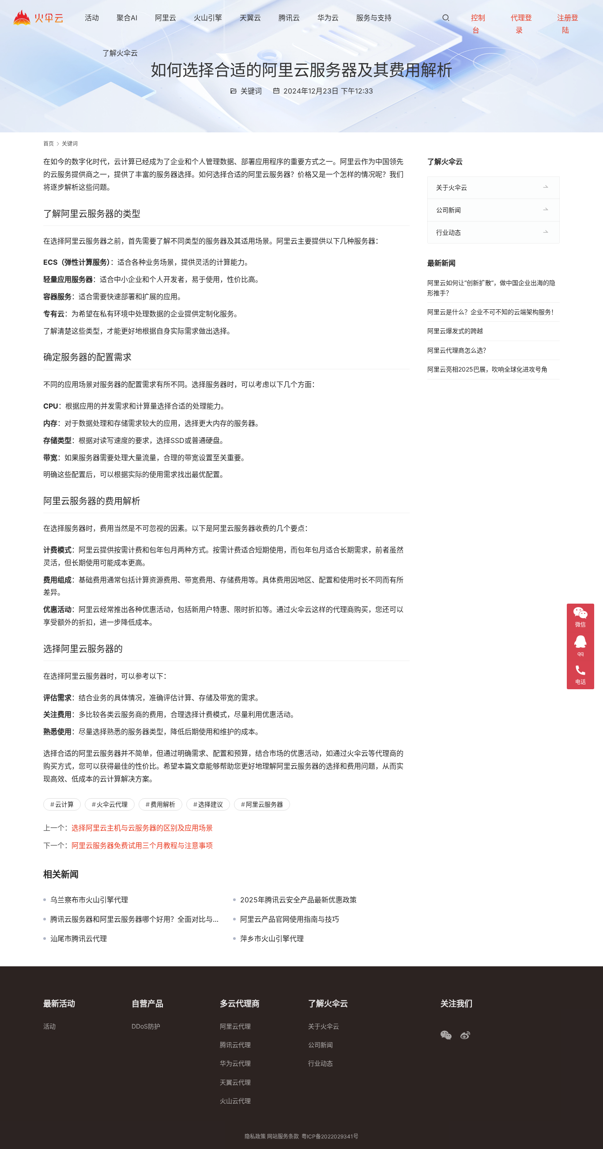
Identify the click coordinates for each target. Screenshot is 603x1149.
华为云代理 (235, 1063)
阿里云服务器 (264, 804)
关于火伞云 (451, 187)
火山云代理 (235, 1100)
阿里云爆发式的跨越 (455, 330)
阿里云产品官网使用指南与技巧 (289, 919)
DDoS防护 (146, 1026)
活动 (92, 17)
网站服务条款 (283, 1136)
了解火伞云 (120, 53)
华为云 (328, 17)
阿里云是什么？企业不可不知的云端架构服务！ (492, 311)
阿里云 (165, 17)
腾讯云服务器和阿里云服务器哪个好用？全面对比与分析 (135, 919)
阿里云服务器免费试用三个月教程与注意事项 (142, 845)
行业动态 (448, 232)
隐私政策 (255, 1136)
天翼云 (250, 17)
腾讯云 (289, 17)
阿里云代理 (235, 1026)
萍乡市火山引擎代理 (272, 938)
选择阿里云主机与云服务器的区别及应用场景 (142, 827)
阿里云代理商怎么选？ (458, 350)
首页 (48, 143)
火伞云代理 (112, 804)
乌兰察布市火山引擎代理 (89, 900)
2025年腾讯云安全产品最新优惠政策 (298, 900)
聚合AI (127, 17)
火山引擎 (208, 17)
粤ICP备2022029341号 (330, 1136)
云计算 (64, 804)
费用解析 (163, 804)
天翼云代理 (235, 1082)
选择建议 (210, 804)
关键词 (251, 90)
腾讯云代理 (235, 1044)
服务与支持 (374, 17)
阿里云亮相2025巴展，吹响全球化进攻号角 (487, 369)
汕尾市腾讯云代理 (78, 938)
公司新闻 (448, 210)
